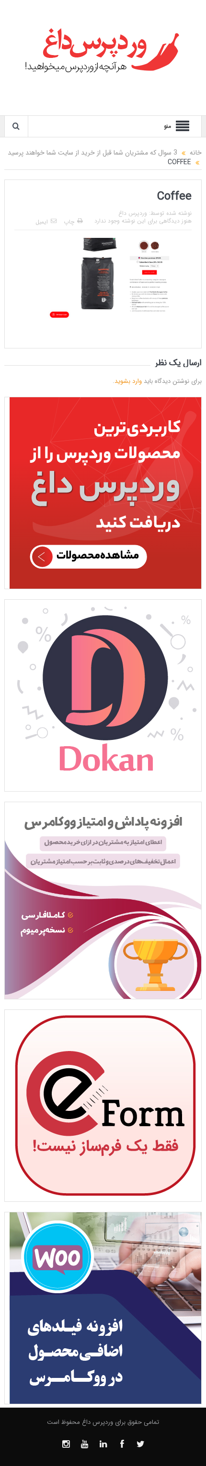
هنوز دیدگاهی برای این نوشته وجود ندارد (143, 220)
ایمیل (41, 221)
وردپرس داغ (132, 213)
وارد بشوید (128, 381)
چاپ (69, 221)
